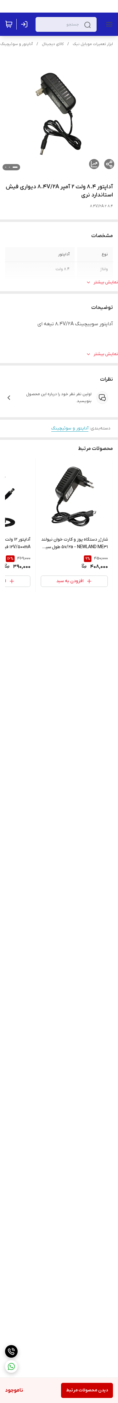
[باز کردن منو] (108, 24)
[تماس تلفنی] (11, 1351)
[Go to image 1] (15, 167)
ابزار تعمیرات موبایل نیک (93, 44)
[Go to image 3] (5, 167)
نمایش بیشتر (105, 282)
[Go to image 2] (9, 167)
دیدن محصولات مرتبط (87, 1390)
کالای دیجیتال (53, 44)
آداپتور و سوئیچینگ (16, 44)
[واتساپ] (11, 1366)
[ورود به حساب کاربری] (25, 24)
